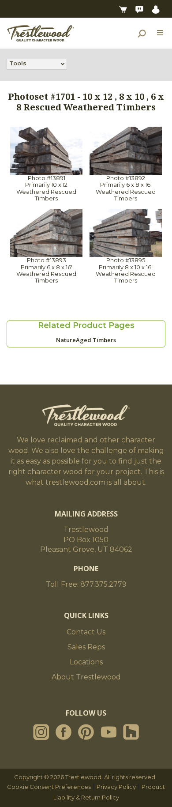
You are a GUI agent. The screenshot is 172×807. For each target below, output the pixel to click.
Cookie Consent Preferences (49, 786)
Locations (86, 662)
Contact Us (86, 632)
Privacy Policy (116, 786)
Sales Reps (86, 647)
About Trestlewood (86, 677)
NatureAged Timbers (86, 340)
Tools (17, 63)
